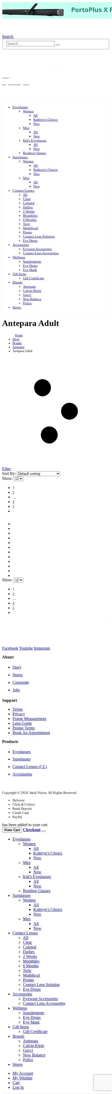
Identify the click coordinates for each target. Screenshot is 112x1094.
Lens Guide (22, 723)
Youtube (26, 648)
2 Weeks (29, 211)
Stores (17, 307)
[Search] (57, 45)
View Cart (12, 830)
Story (17, 667)
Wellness (19, 257)
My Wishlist (22, 1078)
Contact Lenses (23, 190)
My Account (23, 1073)
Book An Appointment (31, 732)
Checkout (31, 829)
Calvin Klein (32, 291)
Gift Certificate (33, 278)
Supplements (32, 261)
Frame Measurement (29, 718)
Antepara (29, 286)
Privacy (19, 714)
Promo (27, 232)
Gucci (27, 295)
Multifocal (30, 228)
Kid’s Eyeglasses (34, 140)
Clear (26, 199)
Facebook (10, 648)
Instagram (42, 648)
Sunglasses (20, 157)
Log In (18, 1087)
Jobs (16, 690)
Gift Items (19, 274)
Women (28, 111)
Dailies (28, 207)
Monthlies (30, 215)
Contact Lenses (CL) (30, 766)
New (36, 124)
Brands (17, 282)
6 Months (29, 220)
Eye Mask (30, 270)
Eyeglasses (20, 107)
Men (26, 128)
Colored (28, 203)
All (35, 115)
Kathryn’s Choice (45, 120)
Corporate (21, 682)
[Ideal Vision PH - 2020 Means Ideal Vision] (26, 31)
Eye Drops (30, 241)
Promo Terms (24, 728)
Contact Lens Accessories (41, 253)
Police (27, 303)
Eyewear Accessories (37, 249)
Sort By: (9, 473)
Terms (18, 709)
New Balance (32, 299)
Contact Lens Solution (39, 236)
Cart (16, 1082)
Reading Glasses (34, 153)
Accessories (21, 245)
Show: (8, 478)
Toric (26, 224)
